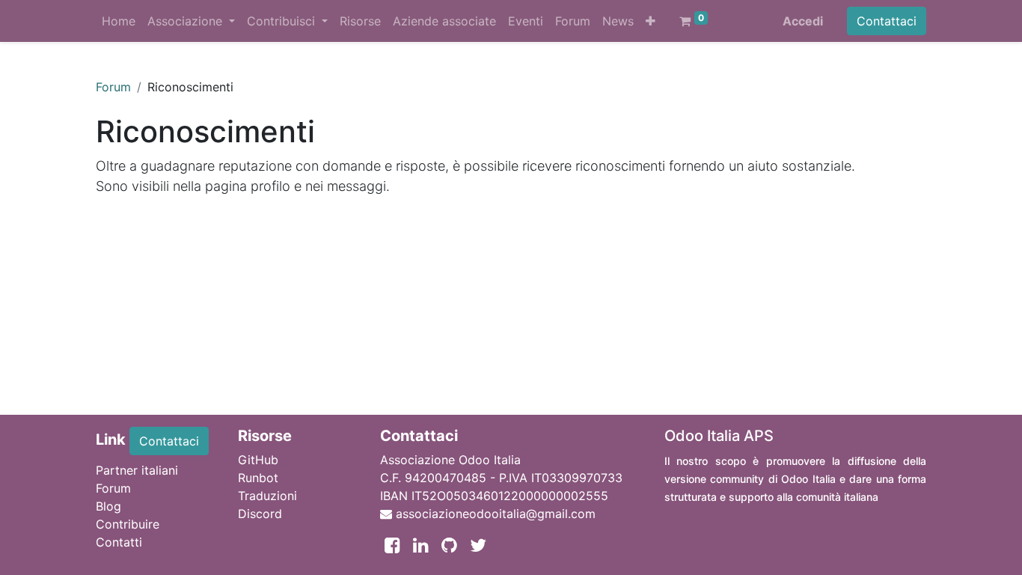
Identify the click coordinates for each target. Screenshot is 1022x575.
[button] (650, 21)
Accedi (803, 20)
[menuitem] (118, 21)
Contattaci (887, 20)
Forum (113, 86)
